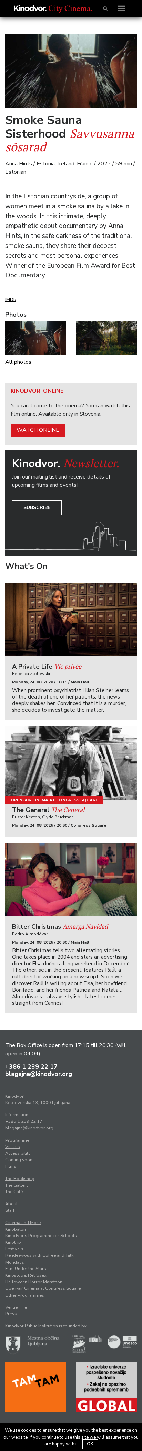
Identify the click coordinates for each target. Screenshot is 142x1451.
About (11, 1204)
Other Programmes (24, 1295)
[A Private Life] (71, 620)
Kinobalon (15, 1229)
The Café (14, 1192)
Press (11, 1314)
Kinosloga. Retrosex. (26, 1275)
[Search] (105, 8)
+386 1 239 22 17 (31, 1067)
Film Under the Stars (25, 1269)
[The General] (71, 763)
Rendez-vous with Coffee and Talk (39, 1255)
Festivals (14, 1249)
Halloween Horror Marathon (33, 1282)
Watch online (38, 430)
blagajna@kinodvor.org (38, 1074)
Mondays (14, 1262)
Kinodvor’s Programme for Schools (41, 1236)
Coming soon (18, 1160)
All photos (18, 362)
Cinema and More (23, 1223)
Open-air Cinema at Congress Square (54, 800)
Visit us (12, 1147)
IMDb (10, 299)
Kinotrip (13, 1242)
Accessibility (18, 1153)
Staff (9, 1210)
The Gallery (17, 1185)
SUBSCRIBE (36, 507)
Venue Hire (16, 1307)
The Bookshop (19, 1179)
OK (90, 1444)
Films (10, 1166)
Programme (17, 1140)
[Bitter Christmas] (71, 880)
